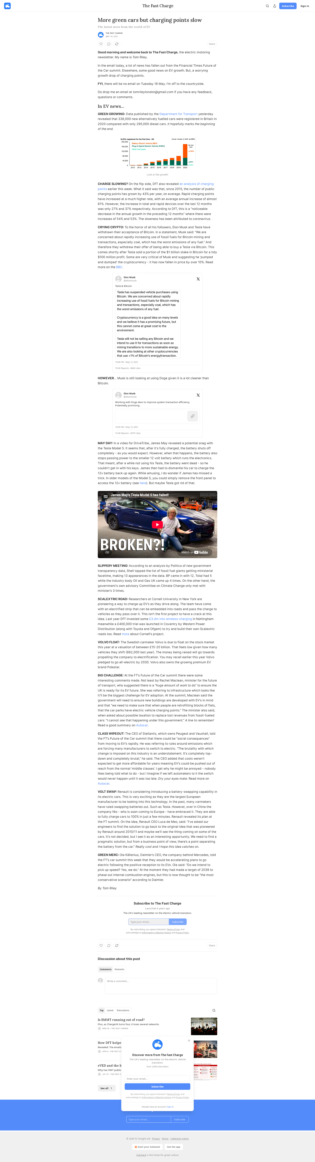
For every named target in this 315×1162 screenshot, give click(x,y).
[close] (189, 1040)
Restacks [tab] (119, 969)
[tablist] (112, 969)
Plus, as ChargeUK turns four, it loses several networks (128, 1024)
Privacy (156, 1138)
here (143, 483)
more (125, 634)
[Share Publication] (274, 6)
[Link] (93, 106)
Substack (141, 1155)
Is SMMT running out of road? (121, 1020)
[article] (157, 1026)
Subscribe (288, 6)
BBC (119, 267)
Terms (165, 1138)
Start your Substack (149, 1146)
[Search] (267, 6)
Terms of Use (173, 1094)
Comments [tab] (105, 969)
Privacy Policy (182, 1097)
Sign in (305, 6)
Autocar (142, 725)
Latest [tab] (110, 1010)
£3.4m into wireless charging (170, 619)
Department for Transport (178, 114)
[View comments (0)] (109, 44)
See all (104, 1088)
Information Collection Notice (156, 1097)
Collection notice (179, 1138)
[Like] (101, 44)
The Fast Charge (114, 33)
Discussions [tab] (123, 1010)
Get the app (173, 1146)
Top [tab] (102, 1010)
